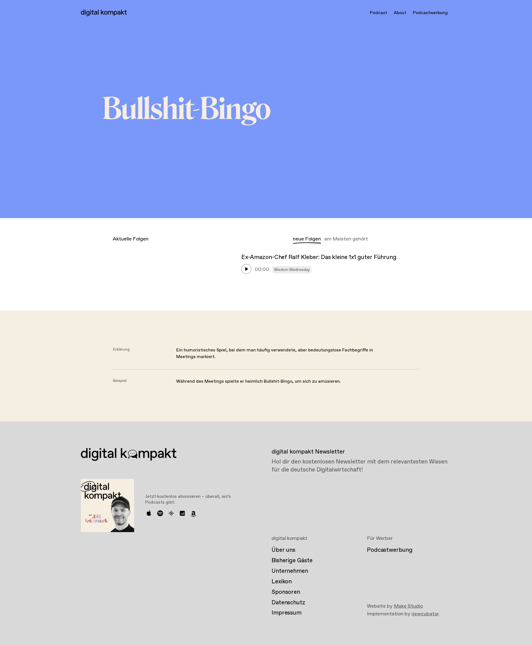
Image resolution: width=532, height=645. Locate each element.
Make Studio (408, 606)
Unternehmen (290, 571)
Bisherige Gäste (292, 560)
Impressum (286, 613)
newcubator (425, 614)
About (400, 13)
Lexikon (282, 582)
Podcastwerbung (430, 13)
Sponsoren (286, 592)
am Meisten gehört (346, 239)
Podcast (378, 13)
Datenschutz (288, 603)
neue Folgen (307, 239)
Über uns (283, 550)
